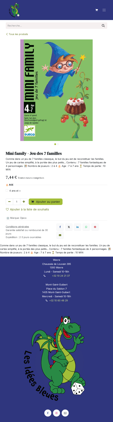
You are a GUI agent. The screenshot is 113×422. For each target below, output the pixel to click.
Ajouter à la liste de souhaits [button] (29, 209)
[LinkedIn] (77, 226)
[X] (68, 226)
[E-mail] (60, 235)
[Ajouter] (24, 201)
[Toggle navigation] (104, 10)
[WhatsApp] (86, 226)
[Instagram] (56, 413)
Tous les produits (18, 34)
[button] (11, 143)
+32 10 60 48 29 (58, 300)
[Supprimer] (9, 201)
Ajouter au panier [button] (47, 201)
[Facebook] (60, 226)
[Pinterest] (95, 226)
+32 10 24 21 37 (61, 275)
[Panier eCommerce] (96, 10)
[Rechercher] (103, 25)
